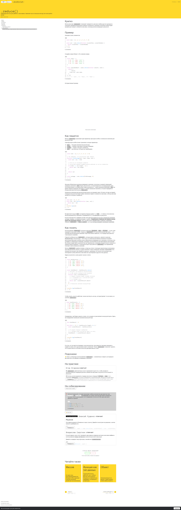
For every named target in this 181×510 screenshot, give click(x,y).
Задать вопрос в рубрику (70, 388)
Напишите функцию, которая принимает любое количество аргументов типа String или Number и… (19, 29)
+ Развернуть (70, 379)
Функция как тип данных (90, 468)
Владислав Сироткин (75, 432)
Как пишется (3, 22)
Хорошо (177, 508)
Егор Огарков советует (6, 26)
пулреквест (97, 455)
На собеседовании (4, 27)
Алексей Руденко (87, 416)
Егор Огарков (72, 368)
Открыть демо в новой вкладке (90, 129)
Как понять (3, 23)
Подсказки (3, 24)
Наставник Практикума (72, 416)
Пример (2, 21)
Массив (70, 466)
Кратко (2, 20)
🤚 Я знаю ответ (68, 412)
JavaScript (18, 2)
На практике (3, 25)
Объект (105, 466)
